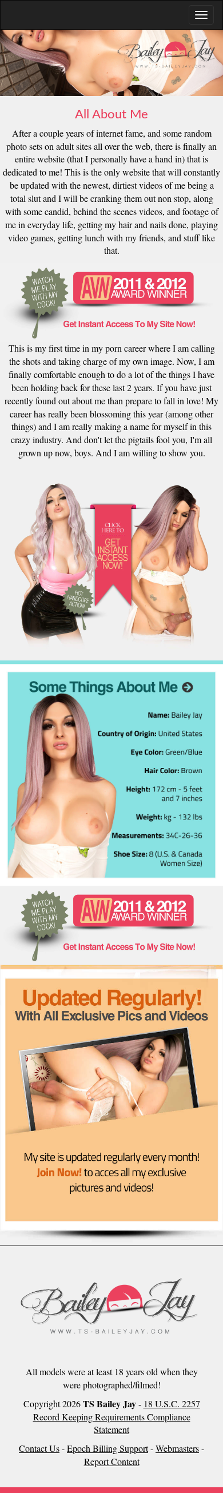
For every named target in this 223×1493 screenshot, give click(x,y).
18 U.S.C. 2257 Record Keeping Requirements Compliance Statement (116, 1417)
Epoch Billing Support (107, 1448)
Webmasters (177, 1448)
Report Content (112, 1461)
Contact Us (39, 1448)
